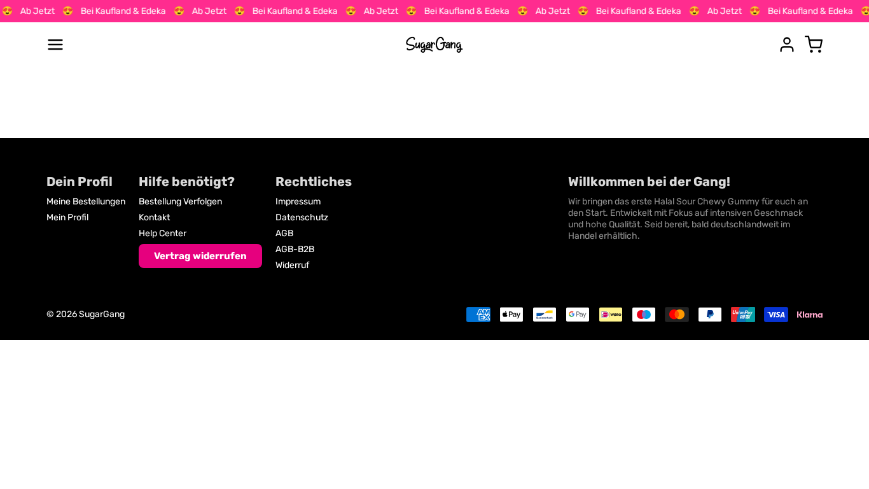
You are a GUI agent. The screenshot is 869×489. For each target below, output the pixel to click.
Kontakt (154, 217)
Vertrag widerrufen (200, 256)
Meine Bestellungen (85, 201)
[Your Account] (787, 44)
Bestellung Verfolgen (180, 201)
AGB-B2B (294, 249)
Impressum (298, 201)
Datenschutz (301, 217)
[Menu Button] (55, 44)
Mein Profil (67, 217)
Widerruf (292, 265)
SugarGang (102, 314)
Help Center (162, 233)
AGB (284, 233)
